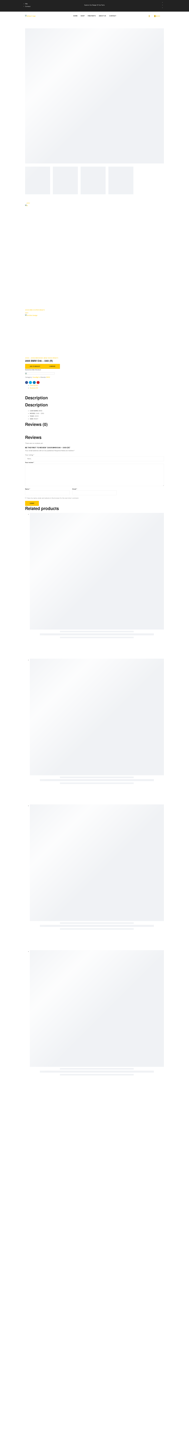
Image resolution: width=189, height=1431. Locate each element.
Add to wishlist (35, 366)
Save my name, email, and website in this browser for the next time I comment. (53, 498)
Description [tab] (36, 397)
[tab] (97, 385)
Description (34, 385)
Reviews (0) (34, 388)
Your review (29, 462)
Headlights (36, 377)
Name (27, 489)
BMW (48, 377)
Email (74, 489)
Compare (52, 366)
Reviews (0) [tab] (36, 424)
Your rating (29, 455)
